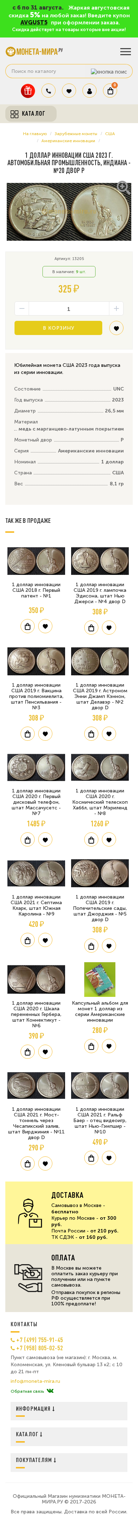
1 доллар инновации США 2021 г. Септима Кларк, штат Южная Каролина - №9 (36, 905)
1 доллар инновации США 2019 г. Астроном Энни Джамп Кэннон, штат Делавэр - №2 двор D (100, 696)
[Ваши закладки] (69, 90)
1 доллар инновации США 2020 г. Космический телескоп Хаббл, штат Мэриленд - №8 (100, 802)
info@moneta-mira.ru (35, 1381)
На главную (35, 133)
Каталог (28, 1434)
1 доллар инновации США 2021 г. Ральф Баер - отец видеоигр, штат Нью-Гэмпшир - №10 (100, 1120)
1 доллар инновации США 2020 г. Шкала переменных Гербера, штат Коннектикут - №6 (36, 1014)
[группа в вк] (50, 1391)
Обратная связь (27, 1391)
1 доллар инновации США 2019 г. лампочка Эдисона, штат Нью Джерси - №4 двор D (100, 593)
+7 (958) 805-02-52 (39, 1347)
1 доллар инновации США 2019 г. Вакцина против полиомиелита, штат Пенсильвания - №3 (36, 696)
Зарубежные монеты (75, 133)
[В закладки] (116, 330)
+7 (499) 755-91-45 (39, 1339)
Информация (34, 1408)
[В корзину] (28, 626)
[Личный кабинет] (89, 90)
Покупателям (35, 1459)
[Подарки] (28, 91)
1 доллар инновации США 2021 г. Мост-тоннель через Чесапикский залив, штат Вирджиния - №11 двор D (36, 1123)
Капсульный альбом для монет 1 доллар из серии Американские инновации (100, 1011)
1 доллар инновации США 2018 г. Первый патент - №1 (36, 590)
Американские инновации (68, 140)
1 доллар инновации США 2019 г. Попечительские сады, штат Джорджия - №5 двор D (100, 908)
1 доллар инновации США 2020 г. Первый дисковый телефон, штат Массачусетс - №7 (36, 802)
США (110, 133)
